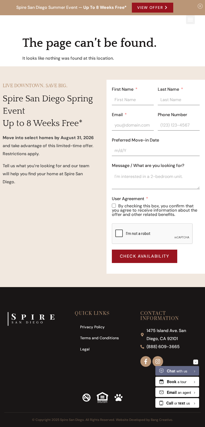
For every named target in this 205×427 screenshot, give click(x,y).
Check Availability (144, 256)
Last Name (168, 89)
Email (117, 115)
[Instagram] (157, 361)
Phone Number (172, 115)
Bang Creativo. (162, 420)
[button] (190, 19)
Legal (84, 349)
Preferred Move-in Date (135, 140)
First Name (122, 89)
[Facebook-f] (145, 361)
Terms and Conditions (99, 338)
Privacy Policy (92, 327)
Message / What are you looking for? (148, 165)
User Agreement (128, 199)
